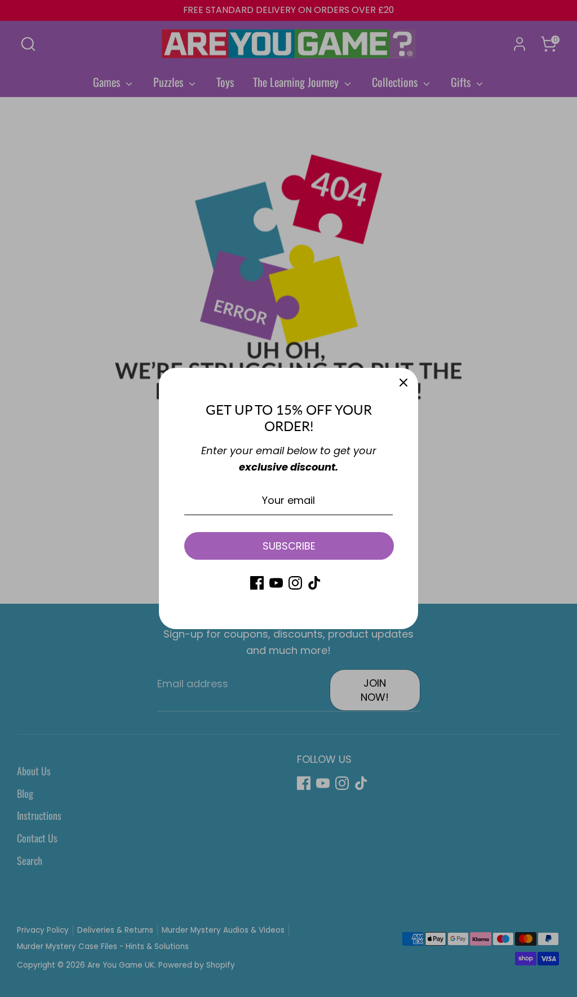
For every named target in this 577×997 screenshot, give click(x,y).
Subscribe (289, 546)
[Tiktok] (314, 583)
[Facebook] (257, 583)
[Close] (403, 382)
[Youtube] (276, 583)
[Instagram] (295, 583)
